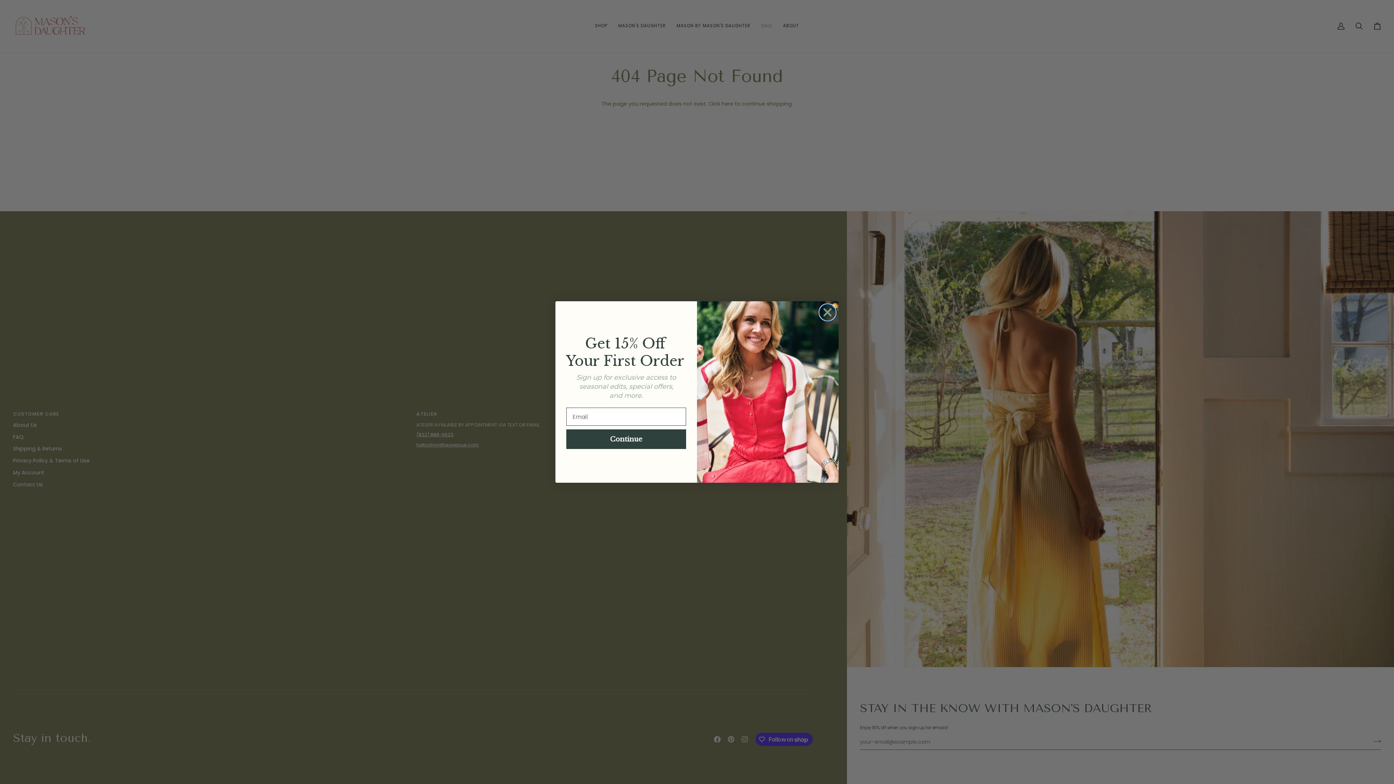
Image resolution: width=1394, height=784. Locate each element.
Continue (626, 439)
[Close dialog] (827, 312)
